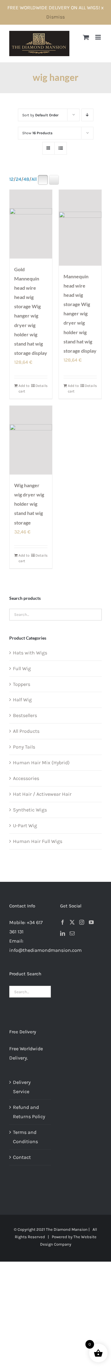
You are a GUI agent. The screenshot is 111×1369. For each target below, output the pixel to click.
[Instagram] (81, 922)
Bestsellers (25, 715)
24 (18, 179)
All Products (26, 731)
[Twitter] (72, 922)
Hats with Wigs (30, 653)
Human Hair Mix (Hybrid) (41, 762)
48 (26, 179)
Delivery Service (22, 1086)
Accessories (26, 778)
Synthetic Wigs (30, 810)
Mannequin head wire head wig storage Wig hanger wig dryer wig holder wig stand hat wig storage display (80, 313)
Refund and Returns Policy (29, 1111)
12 (11, 179)
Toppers (21, 684)
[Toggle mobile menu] (98, 37)
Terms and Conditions (25, 1136)
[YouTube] (91, 922)
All (34, 179)
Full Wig (22, 668)
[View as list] (61, 148)
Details (41, 386)
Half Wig (22, 700)
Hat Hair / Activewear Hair (42, 794)
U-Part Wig (25, 825)
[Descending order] (87, 115)
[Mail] (72, 933)
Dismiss (55, 17)
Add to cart (24, 388)
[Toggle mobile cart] (86, 37)
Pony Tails (24, 747)
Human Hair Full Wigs (37, 841)
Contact (22, 1157)
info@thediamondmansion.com (45, 950)
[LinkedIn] (62, 933)
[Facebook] (62, 922)
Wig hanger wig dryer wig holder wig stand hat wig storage (29, 503)
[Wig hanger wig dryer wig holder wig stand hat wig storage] (31, 440)
